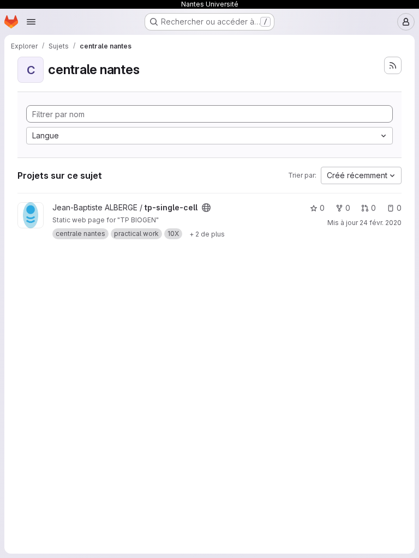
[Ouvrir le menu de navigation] (31, 22)
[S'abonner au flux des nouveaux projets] (393, 65)
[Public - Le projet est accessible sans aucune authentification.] (206, 207)
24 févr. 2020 (381, 223)
